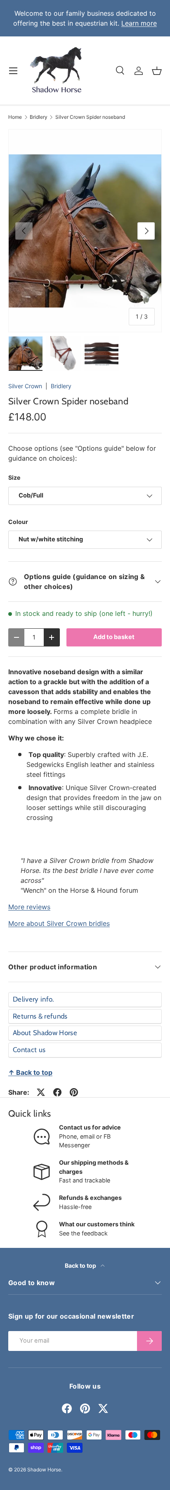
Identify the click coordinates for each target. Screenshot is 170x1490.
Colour (18, 521)
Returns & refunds (40, 1016)
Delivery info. (33, 999)
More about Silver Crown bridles (59, 923)
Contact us (29, 1049)
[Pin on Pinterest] (74, 1092)
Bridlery (38, 117)
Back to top (81, 1265)
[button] (157, 71)
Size (14, 477)
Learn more (139, 23)
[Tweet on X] (41, 1092)
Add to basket (114, 637)
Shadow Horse (44, 1469)
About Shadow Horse (45, 1033)
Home (15, 117)
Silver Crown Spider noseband (90, 117)
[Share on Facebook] (57, 1092)
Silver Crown (25, 385)
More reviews (29, 907)
